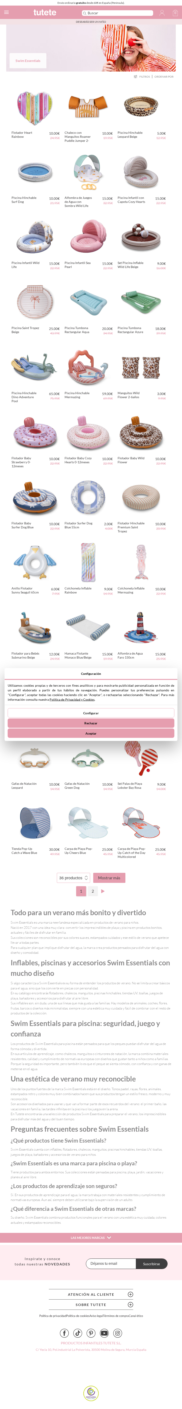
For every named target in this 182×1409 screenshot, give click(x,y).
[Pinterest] (91, 1333)
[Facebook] (64, 1333)
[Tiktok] (77, 1333)
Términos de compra (116, 1316)
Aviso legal (96, 1316)
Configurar (91, 713)
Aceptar (91, 733)
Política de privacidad (52, 1316)
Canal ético (136, 1316)
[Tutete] (51, 13)
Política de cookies (77, 1316)
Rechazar (90, 723)
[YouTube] (104, 1333)
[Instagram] (117, 1333)
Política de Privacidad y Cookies (71, 699)
